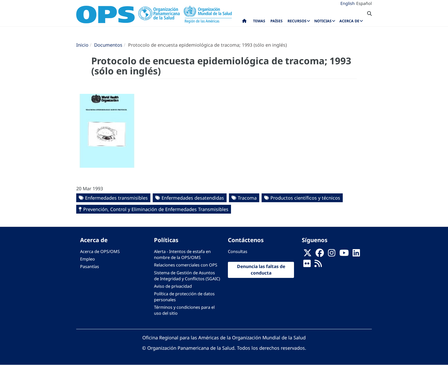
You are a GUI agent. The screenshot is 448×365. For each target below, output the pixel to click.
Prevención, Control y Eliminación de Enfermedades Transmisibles (155, 209)
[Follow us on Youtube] (344, 254)
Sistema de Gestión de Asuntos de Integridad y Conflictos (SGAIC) (187, 276)
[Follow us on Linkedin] (356, 254)
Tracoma (247, 198)
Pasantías (89, 266)
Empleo (87, 259)
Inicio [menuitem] (244, 22)
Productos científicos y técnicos (305, 198)
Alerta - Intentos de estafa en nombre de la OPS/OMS (182, 254)
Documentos (108, 45)
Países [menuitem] (276, 20)
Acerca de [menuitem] (349, 20)
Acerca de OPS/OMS (100, 251)
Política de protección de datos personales (184, 297)
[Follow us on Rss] (318, 265)
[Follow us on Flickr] (307, 265)
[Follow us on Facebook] (320, 254)
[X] (307, 254)
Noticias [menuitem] (323, 20)
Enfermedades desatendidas (193, 198)
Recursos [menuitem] (297, 20)
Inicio (82, 45)
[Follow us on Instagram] (331, 254)
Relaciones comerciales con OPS (185, 265)
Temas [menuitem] (259, 20)
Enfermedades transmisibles (116, 198)
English (347, 3)
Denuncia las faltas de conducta (261, 269)
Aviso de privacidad (173, 286)
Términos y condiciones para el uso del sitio (184, 310)
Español (364, 3)
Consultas (237, 251)
